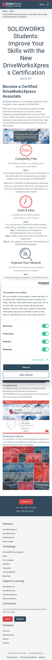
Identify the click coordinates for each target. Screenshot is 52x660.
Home (5, 11)
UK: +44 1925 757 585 (26, 508)
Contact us (26, 501)
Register (20, 619)
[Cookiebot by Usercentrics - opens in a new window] (38, 283)
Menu (42, 4)
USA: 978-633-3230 (24, 511)
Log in (7, 619)
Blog (11, 11)
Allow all (26, 367)
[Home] (12, 4)
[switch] (45, 334)
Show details (38, 360)
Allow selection (26, 375)
